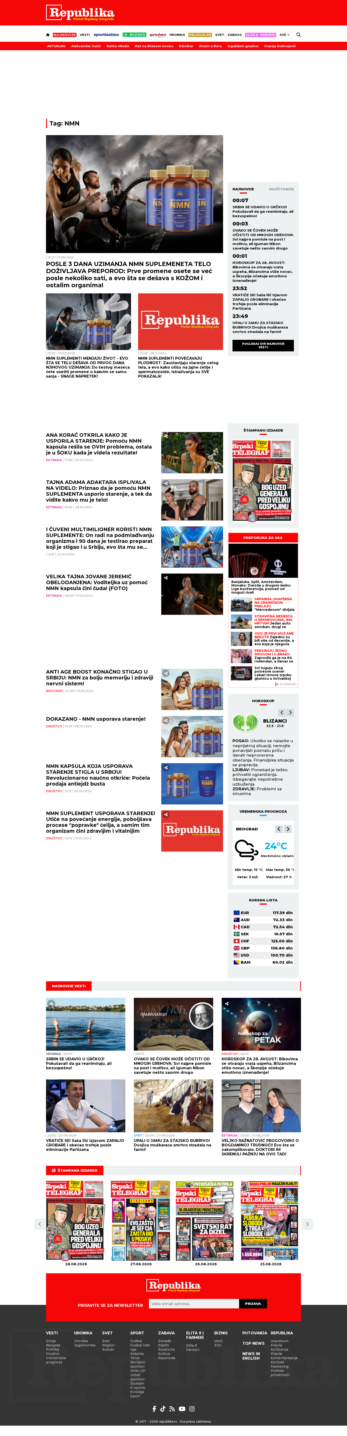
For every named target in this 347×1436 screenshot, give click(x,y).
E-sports (137, 1388)
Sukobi (108, 1349)
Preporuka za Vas (263, 537)
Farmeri (192, 1350)
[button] (282, 712)
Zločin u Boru (210, 46)
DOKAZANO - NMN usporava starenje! (95, 719)
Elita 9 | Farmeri (195, 1335)
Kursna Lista (263, 900)
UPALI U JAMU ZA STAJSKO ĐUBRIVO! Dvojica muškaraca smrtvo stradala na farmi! (260, 327)
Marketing (279, 1366)
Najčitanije (281, 189)
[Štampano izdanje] (76, 1221)
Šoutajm (137, 1383)
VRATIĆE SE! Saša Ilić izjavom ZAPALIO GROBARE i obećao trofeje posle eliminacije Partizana (260, 302)
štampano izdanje (263, 430)
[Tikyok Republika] (163, 1408)
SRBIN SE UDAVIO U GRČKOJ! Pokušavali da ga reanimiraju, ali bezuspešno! (263, 211)
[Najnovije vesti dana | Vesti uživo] (134, 34)
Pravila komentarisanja (284, 1356)
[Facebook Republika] (155, 1408)
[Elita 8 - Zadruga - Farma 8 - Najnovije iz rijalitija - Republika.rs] (260, 34)
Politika (52, 1349)
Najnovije (243, 189)
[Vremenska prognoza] (246, 850)
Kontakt (277, 1362)
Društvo (54, 726)
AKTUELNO (56, 46)
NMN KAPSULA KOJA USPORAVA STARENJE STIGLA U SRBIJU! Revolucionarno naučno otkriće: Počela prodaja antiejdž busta (98, 775)
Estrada (54, 460)
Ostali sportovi (137, 1377)
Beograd (54, 691)
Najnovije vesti (69, 986)
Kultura (164, 1354)
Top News (253, 1343)
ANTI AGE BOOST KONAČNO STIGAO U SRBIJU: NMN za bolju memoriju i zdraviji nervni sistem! (99, 678)
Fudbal (136, 1341)
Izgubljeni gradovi (243, 46)
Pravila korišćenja (279, 1347)
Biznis (221, 1333)
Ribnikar (186, 46)
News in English (251, 1356)
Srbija (51, 1341)
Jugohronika (84, 1345)
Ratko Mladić (118, 46)
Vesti (85, 35)
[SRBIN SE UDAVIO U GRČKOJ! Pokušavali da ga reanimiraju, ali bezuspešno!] (85, 1024)
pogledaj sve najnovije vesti (263, 345)
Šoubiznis (166, 1349)
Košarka (137, 1354)
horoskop (263, 701)
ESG (217, 1345)
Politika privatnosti (280, 1373)
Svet (219, 35)
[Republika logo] (80, 13)
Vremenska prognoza (56, 1360)
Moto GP (137, 1371)
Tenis (135, 1358)
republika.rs (168, 1421)
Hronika (177, 35)
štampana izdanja (77, 1170)
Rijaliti (163, 1345)
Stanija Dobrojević (280, 46)
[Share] (165, 436)
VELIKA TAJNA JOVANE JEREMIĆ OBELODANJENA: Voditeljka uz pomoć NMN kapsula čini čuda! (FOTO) (97, 582)
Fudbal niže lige (140, 1347)
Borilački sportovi (137, 1364)
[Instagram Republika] (192, 1408)
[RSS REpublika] (183, 1408)
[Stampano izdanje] (263, 481)
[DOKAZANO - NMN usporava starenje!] (192, 736)
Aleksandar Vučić (86, 46)
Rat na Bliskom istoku (154, 46)
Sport (137, 1333)
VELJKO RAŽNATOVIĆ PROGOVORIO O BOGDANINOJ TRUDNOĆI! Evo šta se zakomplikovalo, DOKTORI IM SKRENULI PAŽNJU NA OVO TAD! (260, 1147)
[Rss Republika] (172, 1408)
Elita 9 (191, 1345)
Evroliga (137, 1392)
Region (108, 1345)
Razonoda (166, 1358)
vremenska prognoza (263, 811)
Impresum (279, 1341)
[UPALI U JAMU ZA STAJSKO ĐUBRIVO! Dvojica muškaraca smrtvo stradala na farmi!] (173, 1105)
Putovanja (254, 1333)
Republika (282, 1333)
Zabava (235, 35)
